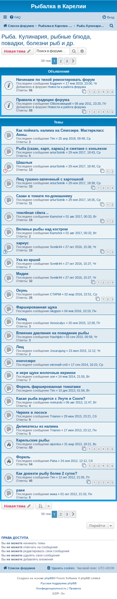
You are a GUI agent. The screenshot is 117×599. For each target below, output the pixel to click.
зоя (52, 376)
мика (53, 494)
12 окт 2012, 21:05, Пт (74, 477)
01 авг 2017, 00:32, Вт (81, 233)
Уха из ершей (28, 260)
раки (20, 490)
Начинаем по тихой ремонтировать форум (55, 79)
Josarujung (57, 350)
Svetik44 (56, 247)
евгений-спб (59, 364)
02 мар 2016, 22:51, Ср (80, 294)
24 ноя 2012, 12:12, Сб (76, 461)
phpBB (49, 578)
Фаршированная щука (36, 307)
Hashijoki (56, 337)
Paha (53, 461)
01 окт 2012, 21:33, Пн (76, 494)
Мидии (22, 274)
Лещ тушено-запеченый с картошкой (49, 179)
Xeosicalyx (57, 323)
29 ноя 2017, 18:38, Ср (84, 183)
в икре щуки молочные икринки (46, 373)
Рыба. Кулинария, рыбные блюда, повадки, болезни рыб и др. (46, 39)
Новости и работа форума (67, 87)
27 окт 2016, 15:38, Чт (80, 247)
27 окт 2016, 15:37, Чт (80, 263)
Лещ (20, 347)
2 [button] (61, 61)
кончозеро (25, 361)
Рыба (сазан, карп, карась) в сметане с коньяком (61, 148)
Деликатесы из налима (37, 426)
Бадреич (56, 83)
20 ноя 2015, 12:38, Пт (84, 323)
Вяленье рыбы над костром (42, 229)
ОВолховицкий (60, 103)
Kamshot (56, 216)
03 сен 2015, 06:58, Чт (81, 337)
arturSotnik (57, 152)
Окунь (22, 290)
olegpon (55, 311)
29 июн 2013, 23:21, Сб (80, 416)
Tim (52, 138)
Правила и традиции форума (42, 100)
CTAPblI (55, 294)
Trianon (55, 416)
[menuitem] (15, 17)
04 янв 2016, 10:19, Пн (80, 311)
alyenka (55, 444)
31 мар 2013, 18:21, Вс (80, 444)
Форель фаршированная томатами (48, 386)
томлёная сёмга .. (32, 213)
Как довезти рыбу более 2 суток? (46, 473)
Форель (23, 457)
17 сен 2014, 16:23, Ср (87, 364)
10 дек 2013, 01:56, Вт (74, 390)
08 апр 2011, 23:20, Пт (90, 103)
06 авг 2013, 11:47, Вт (81, 402)
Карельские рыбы (32, 440)
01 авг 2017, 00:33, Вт (81, 216)
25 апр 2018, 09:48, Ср (74, 138)
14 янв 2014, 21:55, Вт (74, 376)
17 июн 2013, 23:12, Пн (80, 430)
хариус (22, 243)
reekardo (56, 402)
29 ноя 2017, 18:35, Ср (84, 199)
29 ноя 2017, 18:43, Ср (84, 152)
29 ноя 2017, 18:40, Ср (84, 166)
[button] (73, 61)
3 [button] (67, 61)
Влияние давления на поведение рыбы (52, 333)
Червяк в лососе (31, 412)
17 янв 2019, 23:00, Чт (81, 83)
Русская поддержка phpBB (59, 583)
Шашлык (24, 162)
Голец (21, 319)
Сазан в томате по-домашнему (44, 196)
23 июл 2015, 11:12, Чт (85, 350)
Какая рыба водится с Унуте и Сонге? (50, 398)
